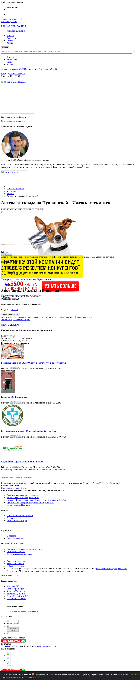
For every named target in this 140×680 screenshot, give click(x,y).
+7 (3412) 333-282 (9, 285)
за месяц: (49, 69)
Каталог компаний (15, 188)
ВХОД (4, 73)
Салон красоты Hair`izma (18, 505)
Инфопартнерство (15, 538)
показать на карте (9, 317)
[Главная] (7, 186)
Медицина (11, 191)
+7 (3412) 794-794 (9, 646)
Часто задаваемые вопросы (19, 554)
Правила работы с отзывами (25, 612)
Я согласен (31, 677)
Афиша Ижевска (14, 518)
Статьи (10, 40)
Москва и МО (13, 586)
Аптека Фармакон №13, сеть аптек (23, 497)
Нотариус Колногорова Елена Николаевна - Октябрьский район (36, 500)
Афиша (10, 43)
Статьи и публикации (17, 520)
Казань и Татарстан (16, 591)
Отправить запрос (21, 319)
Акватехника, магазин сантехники (23, 495)
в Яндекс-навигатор (82, 317)
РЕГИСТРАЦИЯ (17, 73)
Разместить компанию (17, 561)
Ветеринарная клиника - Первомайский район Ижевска (28, 431)
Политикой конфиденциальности (111, 568)
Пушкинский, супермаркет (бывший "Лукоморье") (30, 502)
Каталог (10, 35)
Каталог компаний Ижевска (20, 515)
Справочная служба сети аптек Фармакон (22, 461)
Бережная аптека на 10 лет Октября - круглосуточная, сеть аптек (33, 363)
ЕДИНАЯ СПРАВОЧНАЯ (13, 26)
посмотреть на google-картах (59, 317)
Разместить (12, 38)
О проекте (11, 536)
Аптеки (10, 193)
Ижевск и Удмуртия (16, 31)
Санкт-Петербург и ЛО (17, 596)
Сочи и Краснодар (15, 589)
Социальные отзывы (14, 488)
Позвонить (6, 319)
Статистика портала (16, 551)
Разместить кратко (15, 563)
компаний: (19, 69)
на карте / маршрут (10, 314)
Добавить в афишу (15, 566)
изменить (9, 21)
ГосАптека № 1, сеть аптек (14, 397)
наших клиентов (13, 121)
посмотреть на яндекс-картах (31, 317)
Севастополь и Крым (16, 598)
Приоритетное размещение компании (24, 549)
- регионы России (13, 117)
